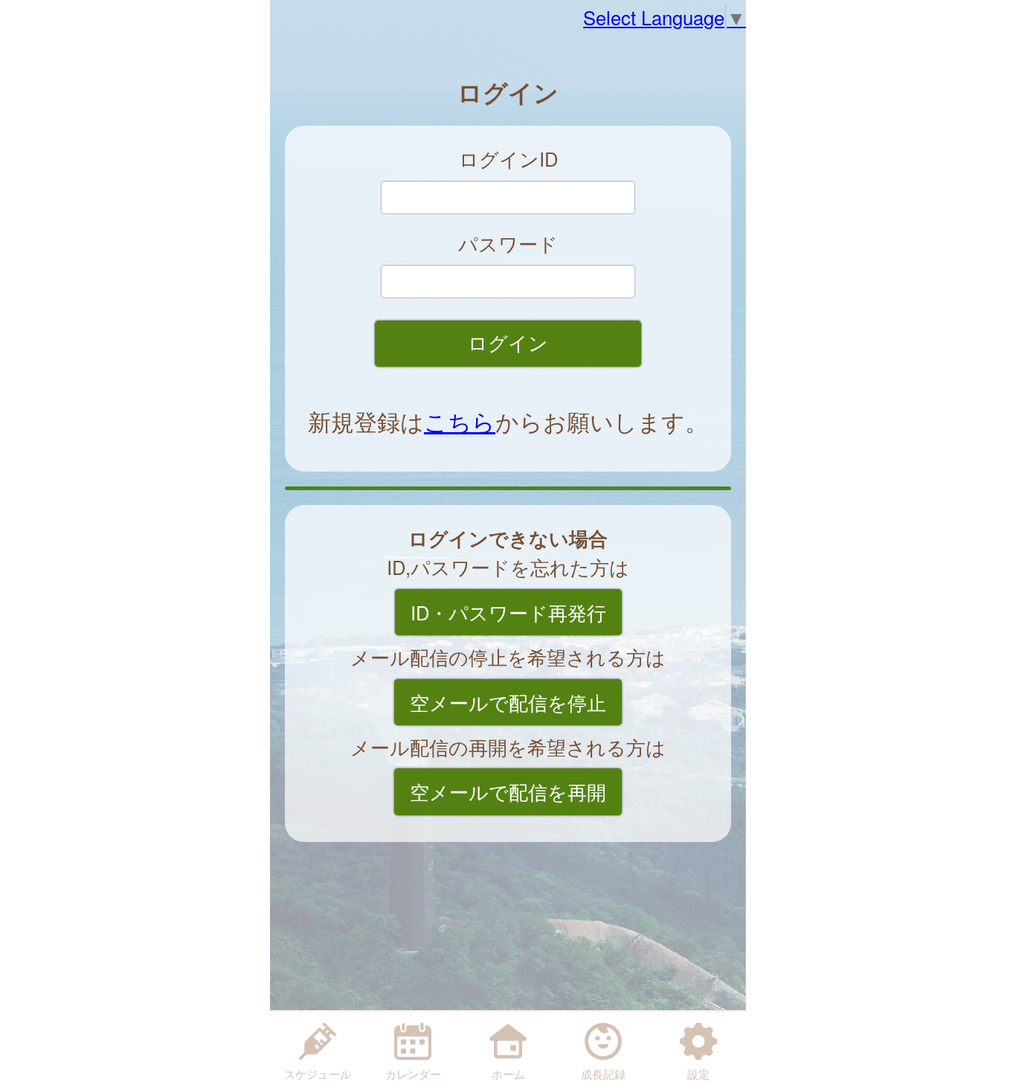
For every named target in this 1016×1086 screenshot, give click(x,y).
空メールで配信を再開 (508, 791)
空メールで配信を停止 (508, 702)
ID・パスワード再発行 (508, 612)
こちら (459, 421)
